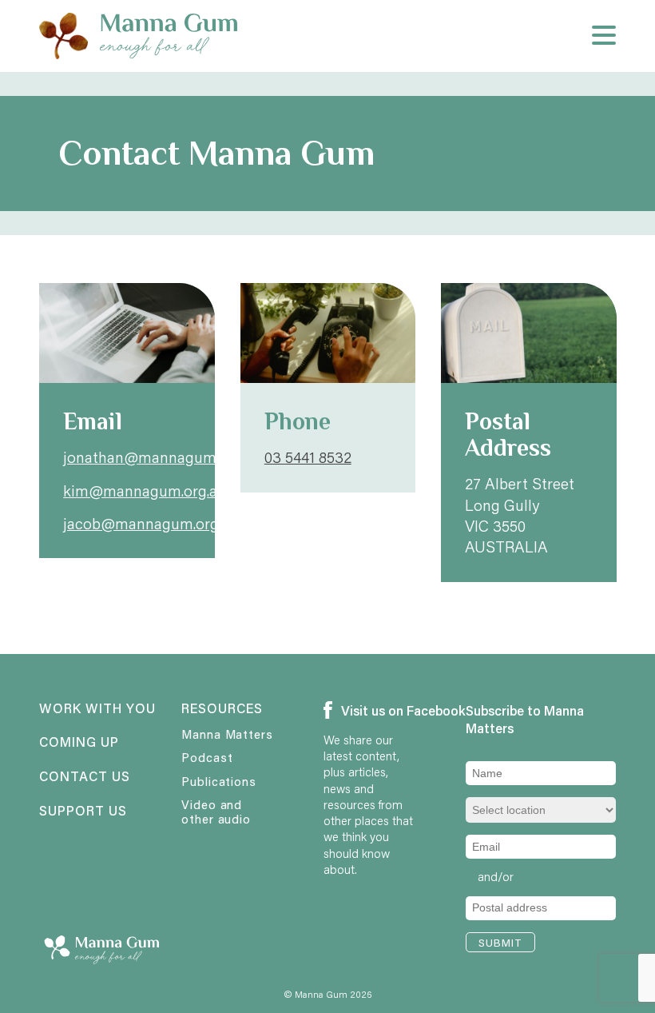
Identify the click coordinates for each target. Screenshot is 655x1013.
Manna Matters (227, 734)
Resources (222, 709)
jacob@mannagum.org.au (150, 523)
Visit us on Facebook (376, 710)
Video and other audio (216, 811)
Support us (83, 811)
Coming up (79, 743)
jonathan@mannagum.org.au (162, 457)
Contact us (84, 777)
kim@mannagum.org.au (144, 491)
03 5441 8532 (307, 457)
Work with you (85, 709)
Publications (218, 781)
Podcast (206, 757)
